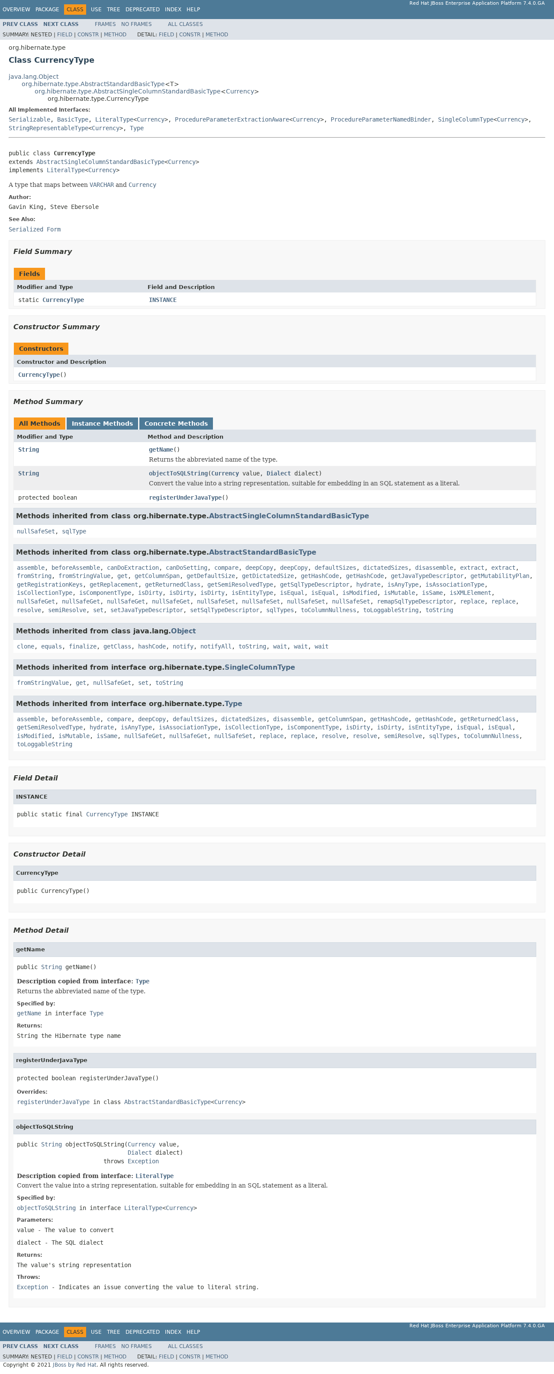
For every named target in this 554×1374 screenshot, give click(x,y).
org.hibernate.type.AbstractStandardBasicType (93, 83)
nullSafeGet (36, 601)
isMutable (399, 592)
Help (193, 9)
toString (439, 610)
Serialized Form (35, 229)
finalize (83, 646)
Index (173, 9)
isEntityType (252, 592)
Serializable (29, 119)
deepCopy (259, 567)
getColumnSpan (157, 575)
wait (280, 646)
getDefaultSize (211, 575)
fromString (34, 575)
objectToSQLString (178, 473)
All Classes (185, 24)
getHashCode (320, 575)
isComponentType (105, 592)
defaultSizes (335, 567)
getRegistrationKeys (50, 584)
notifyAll (216, 646)
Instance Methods (102, 423)
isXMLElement (470, 592)
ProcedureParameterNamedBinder (381, 119)
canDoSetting (186, 567)
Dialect (279, 473)
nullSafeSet (36, 531)
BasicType (72, 119)
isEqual (292, 592)
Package (47, 9)
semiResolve (67, 610)
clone (25, 646)
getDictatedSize (268, 575)
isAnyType (403, 584)
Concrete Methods (176, 423)
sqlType (74, 531)
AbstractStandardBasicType (262, 552)
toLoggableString (391, 610)
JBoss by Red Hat (75, 1365)
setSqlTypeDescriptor (224, 610)
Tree (113, 9)
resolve (29, 610)
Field (64, 35)
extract (472, 567)
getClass (117, 646)
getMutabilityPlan (499, 575)
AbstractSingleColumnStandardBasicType (100, 161)
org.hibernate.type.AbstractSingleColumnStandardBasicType (128, 91)
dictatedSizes (385, 567)
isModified (359, 592)
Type (137, 128)
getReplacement (114, 584)
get (122, 575)
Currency (240, 91)
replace (472, 601)
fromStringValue (84, 575)
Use (96, 9)
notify (183, 646)
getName (161, 449)
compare (226, 567)
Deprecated (143, 9)
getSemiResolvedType (240, 584)
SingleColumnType (465, 119)
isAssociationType (454, 584)
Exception (143, 1161)
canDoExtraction (133, 567)
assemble (31, 567)
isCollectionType (44, 592)
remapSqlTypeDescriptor (415, 601)
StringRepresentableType (48, 128)
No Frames (136, 24)
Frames (105, 24)
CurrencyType (63, 299)
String (28, 449)
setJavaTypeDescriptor (146, 610)
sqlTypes (280, 610)
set (98, 610)
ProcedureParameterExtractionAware (232, 119)
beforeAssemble (76, 567)
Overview (16, 9)
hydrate (368, 584)
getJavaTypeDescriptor (427, 575)
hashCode (152, 646)
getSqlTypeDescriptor (314, 584)
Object (183, 631)
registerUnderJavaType (185, 497)
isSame (432, 592)
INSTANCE (163, 299)
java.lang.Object (33, 76)
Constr (88, 35)
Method (115, 35)
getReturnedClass (172, 584)
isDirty (150, 592)
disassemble (434, 567)
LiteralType (114, 119)
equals (51, 646)
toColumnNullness (328, 610)
